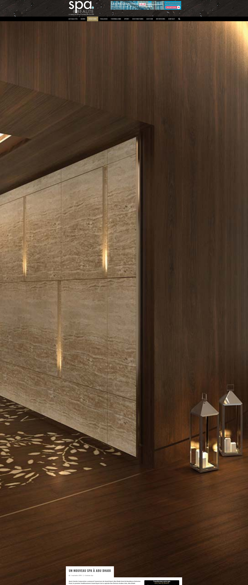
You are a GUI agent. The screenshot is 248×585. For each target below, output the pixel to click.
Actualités (73, 19)
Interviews (160, 19)
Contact (171, 19)
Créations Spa (89, 575)
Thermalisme (116, 19)
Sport (126, 19)
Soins (83, 19)
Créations (92, 19)
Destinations (137, 19)
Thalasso (104, 19)
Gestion (149, 19)
